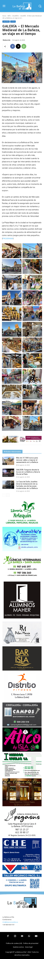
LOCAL (13, 21)
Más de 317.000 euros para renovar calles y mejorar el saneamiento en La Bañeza (27, 460)
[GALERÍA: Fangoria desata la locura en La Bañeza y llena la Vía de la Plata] (8, 473)
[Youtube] (36, 936)
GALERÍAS (15, 16)
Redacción (6, 40)
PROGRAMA (8, 238)
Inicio (4, 16)
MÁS (9, 16)
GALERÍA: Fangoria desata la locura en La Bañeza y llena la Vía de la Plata (28, 472)
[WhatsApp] (23, 46)
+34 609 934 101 (8, 925)
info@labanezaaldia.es (10, 922)
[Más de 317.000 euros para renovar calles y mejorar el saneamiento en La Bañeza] (8, 461)
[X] (18, 46)
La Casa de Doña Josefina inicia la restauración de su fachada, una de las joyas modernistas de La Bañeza (27, 485)
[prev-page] (4, 495)
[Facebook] (12, 46)
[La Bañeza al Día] (22, 6)
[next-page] (7, 495)
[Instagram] (15, 936)
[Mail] (22, 936)
